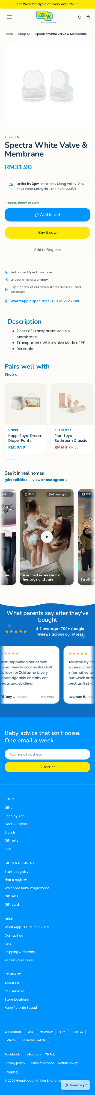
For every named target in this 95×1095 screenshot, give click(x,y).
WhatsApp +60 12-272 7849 (27, 927)
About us (12, 983)
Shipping (11, 1072)
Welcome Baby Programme (27, 888)
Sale (8, 848)
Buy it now (47, 232)
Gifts (8, 807)
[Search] (79, 17)
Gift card (12, 904)
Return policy (68, 1063)
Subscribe (47, 767)
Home (9, 34)
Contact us (14, 935)
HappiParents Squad (21, 1007)
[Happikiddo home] (45, 17)
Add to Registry (47, 249)
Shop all (12, 374)
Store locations (17, 999)
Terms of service (41, 1063)
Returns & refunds (19, 960)
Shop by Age (15, 816)
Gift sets (11, 840)
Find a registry (16, 879)
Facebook (12, 1054)
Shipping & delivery (20, 952)
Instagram (32, 1054)
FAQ (8, 943)
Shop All (24, 34)
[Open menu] (9, 17)
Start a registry (16, 871)
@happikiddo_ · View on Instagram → (36, 479)
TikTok (50, 1054)
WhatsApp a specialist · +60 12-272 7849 (45, 301)
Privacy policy (15, 1063)
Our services (15, 991)
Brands (10, 832)
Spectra (12, 137)
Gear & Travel (16, 824)
